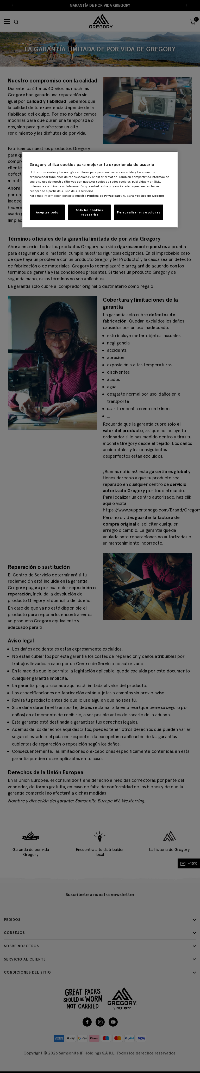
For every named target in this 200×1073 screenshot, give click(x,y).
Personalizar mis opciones (138, 212)
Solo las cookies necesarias (89, 212)
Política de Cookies (150, 196)
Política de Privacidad (103, 196)
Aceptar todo (47, 212)
